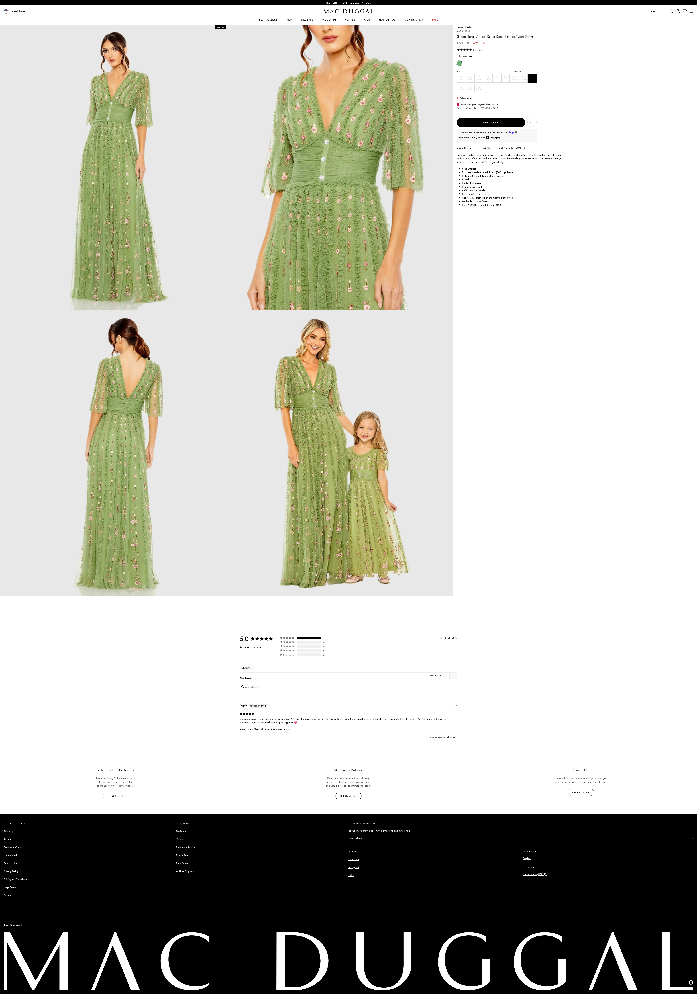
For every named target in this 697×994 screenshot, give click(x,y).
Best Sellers (268, 19)
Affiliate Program (185, 871)
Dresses (307, 19)
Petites (350, 19)
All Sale (467, 26)
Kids (367, 19)
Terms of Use (10, 863)
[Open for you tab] (690, 982)
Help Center (10, 887)
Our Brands (413, 19)
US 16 (524, 80)
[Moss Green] (459, 63)
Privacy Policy (11, 871)
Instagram (353, 867)
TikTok (351, 875)
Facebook (353, 859)
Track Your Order (13, 847)
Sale (434, 19)
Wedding (329, 19)
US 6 (480, 80)
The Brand (181, 831)
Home (459, 26)
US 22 (470, 90)
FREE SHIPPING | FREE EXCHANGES (348, 2)
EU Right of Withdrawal (16, 879)
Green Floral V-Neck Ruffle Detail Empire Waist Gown (265, 728)
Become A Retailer (185, 847)
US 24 (479, 90)
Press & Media (183, 863)
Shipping (8, 831)
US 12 (506, 80)
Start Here (116, 796)
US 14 (515, 80)
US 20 (461, 90)
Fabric (486, 147)
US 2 (462, 80)
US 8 (489, 80)
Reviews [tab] (245, 667)
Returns (7, 839)
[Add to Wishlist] (532, 122)
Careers (180, 839)
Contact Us (9, 895)
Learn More (348, 796)
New (289, 19)
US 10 (497, 80)
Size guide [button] (516, 71)
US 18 (532, 78)
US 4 (471, 80)
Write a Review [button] (448, 637)
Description (465, 147)
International (10, 855)
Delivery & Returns (512, 147)
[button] (691, 11)
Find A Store (182, 855)
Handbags (387, 19)
